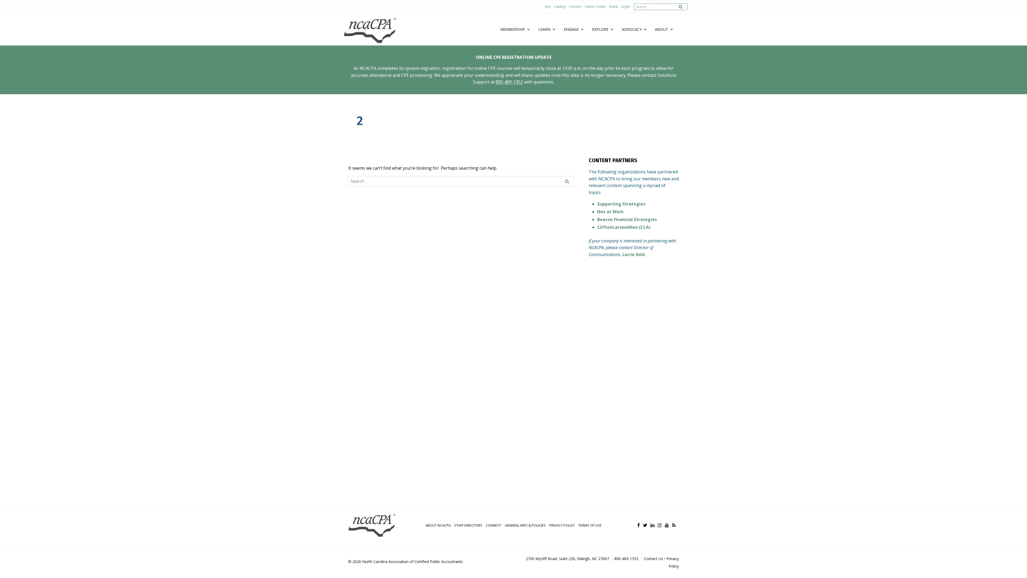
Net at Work (610, 212)
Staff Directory (468, 525)
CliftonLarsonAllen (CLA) (623, 227)
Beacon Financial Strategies (627, 219)
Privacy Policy (562, 525)
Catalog (560, 6)
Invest (613, 6)
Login (625, 6)
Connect (575, 6)
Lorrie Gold (633, 254)
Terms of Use (589, 525)
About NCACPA (438, 525)
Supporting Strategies (621, 204)
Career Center (595, 6)
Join (548, 6)
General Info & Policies (525, 525)
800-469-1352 (509, 82)
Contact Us (653, 558)
